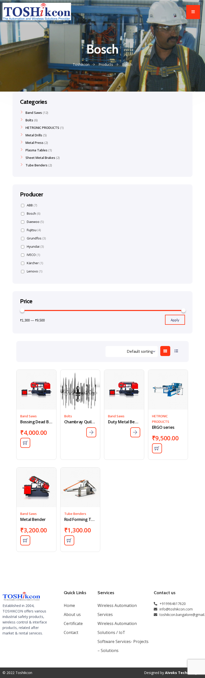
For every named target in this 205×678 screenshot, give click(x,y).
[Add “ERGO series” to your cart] (157, 448)
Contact (71, 632)
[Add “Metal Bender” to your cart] (25, 540)
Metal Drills (34, 135)
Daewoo (35, 222)
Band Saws (28, 416)
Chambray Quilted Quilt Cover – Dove (80, 422)
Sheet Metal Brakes (40, 158)
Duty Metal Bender (124, 422)
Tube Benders (75, 513)
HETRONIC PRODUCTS (42, 128)
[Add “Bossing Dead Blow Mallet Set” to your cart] (25, 443)
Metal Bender (33, 519)
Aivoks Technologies (183, 672)
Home (69, 605)
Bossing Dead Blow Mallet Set (36, 422)
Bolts (68, 416)
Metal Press (35, 143)
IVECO (33, 255)
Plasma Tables (37, 150)
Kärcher (35, 263)
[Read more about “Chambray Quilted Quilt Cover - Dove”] (91, 432)
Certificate (73, 623)
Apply (175, 320)
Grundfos (36, 238)
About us (72, 614)
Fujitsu (34, 230)
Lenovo (34, 271)
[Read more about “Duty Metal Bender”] (135, 432)
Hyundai (35, 246)
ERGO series (163, 427)
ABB (32, 205)
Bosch (33, 213)
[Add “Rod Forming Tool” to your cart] (69, 540)
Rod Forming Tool (80, 519)
